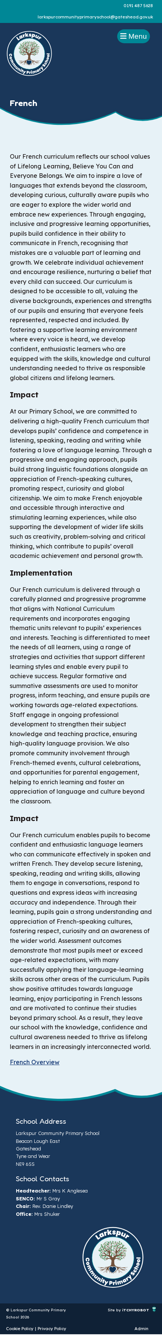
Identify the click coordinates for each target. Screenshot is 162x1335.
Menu (137, 36)
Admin (141, 1328)
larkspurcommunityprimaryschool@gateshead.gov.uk (95, 17)
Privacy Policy (52, 1328)
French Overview (35, 1062)
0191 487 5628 (138, 5)
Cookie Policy (20, 1328)
